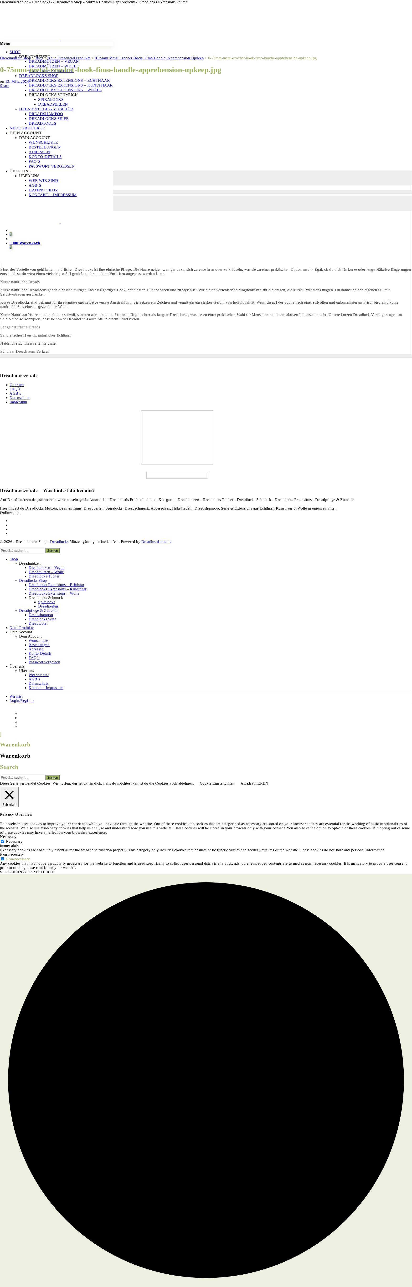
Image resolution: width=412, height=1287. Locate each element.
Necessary (14, 841)
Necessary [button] (8, 837)
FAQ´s (15, 389)
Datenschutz (20, 398)
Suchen (52, 550)
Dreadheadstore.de (156, 542)
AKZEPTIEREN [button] (254, 783)
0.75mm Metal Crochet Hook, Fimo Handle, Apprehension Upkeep (54, 167)
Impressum (18, 402)
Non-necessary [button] (12, 854)
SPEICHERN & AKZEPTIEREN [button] (27, 872)
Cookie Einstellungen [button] (217, 783)
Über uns (17, 385)
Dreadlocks (59, 542)
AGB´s (15, 393)
